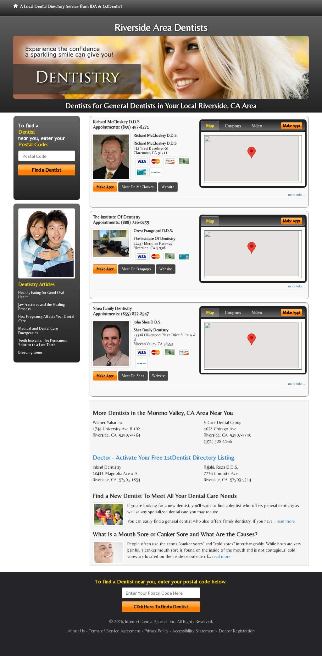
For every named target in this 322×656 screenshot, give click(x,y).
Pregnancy (34, 316)
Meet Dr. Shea (133, 376)
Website (168, 187)
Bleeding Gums (30, 352)
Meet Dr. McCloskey (138, 187)
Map (210, 125)
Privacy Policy (156, 630)
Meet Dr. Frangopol (137, 269)
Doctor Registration (237, 630)
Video (257, 125)
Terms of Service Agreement (115, 630)
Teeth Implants (29, 340)
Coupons (233, 125)
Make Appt (105, 187)
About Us (76, 630)
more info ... (296, 194)
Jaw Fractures (28, 304)
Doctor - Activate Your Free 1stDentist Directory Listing (164, 457)
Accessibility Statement (193, 630)
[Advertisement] (45, 416)
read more (286, 521)
